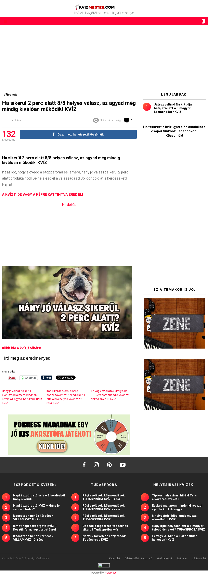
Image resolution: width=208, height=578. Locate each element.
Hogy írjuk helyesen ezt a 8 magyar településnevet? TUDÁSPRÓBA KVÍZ (178, 527)
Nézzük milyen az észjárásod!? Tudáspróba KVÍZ (104, 537)
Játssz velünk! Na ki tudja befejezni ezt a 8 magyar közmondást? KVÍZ (173, 108)
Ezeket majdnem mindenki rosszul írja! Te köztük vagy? (177, 507)
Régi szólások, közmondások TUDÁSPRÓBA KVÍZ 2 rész (103, 507)
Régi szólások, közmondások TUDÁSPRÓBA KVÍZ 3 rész (103, 497)
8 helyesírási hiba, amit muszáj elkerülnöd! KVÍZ (174, 517)
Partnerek (182, 558)
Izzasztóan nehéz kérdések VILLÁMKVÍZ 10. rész (33, 537)
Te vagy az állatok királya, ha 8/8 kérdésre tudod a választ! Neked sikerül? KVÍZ (110, 395)
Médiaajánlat (199, 558)
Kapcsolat (114, 558)
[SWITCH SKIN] (203, 21)
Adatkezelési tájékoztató (138, 558)
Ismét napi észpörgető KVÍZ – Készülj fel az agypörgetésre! (35, 527)
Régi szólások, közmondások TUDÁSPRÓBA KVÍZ (103, 517)
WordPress (110, 572)
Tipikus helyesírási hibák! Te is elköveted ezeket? (174, 497)
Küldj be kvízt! (164, 558)
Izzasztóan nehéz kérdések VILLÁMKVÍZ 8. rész (33, 517)
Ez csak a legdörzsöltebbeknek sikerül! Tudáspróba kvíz (105, 527)
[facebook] (84, 465)
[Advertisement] (104, 55)
